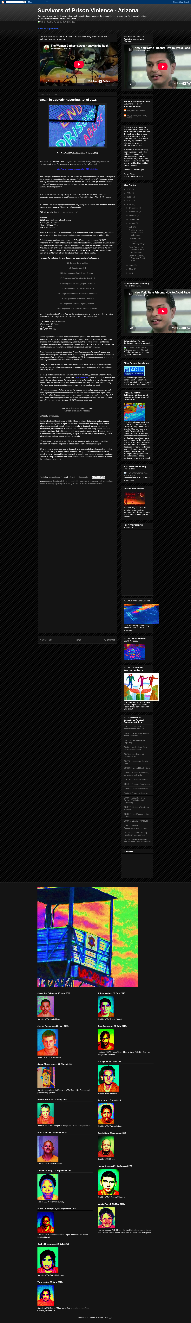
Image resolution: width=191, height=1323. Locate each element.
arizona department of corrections (59, 481)
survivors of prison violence (91, 484)
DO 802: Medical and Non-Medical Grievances (135, 748)
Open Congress (72, 408)
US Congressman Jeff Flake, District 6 (77, 299)
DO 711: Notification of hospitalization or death (134, 727)
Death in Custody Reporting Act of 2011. (137, 258)
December (134, 208)
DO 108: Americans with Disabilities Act (134, 755)
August (132, 223)
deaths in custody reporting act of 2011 (55, 484)
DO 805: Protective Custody (136, 793)
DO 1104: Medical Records (136, 779)
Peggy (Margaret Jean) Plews (137, 116)
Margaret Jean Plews (136, 110)
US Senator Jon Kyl (77, 268)
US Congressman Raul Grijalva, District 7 (77, 304)
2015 (129, 189)
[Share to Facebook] (101, 477)
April (131, 273)
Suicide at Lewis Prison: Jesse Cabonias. (136, 232)
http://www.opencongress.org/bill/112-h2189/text (77, 169)
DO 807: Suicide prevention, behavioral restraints (136, 773)
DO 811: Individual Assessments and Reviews (135, 826)
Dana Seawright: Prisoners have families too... (136, 249)
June (131, 265)
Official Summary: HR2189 (77, 411)
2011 (129, 204)
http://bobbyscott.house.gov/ (65, 212)
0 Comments (82, 477)
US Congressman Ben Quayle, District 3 (77, 283)
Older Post (109, 640)
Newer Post (45, 640)
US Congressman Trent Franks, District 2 (77, 278)
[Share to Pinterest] (103, 477)
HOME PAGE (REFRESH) (48, 29)
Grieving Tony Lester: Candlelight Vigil (137, 241)
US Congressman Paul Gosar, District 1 (77, 273)
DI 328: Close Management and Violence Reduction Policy (137, 840)
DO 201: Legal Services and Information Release (136, 734)
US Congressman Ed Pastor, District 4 (77, 288)
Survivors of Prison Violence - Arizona (88, 10)
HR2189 (75, 484)
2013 (129, 197)
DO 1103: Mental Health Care (137, 768)
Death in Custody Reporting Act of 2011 (93, 161)
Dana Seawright (81, 377)
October (133, 215)
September (134, 219)
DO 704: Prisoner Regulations (137, 784)
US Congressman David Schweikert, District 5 (77, 293)
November (134, 211)
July (131, 227)
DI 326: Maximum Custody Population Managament (135, 833)
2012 (129, 201)
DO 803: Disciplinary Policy (136, 788)
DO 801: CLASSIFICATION (136, 821)
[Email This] (93, 477)
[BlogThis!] (96, 477)
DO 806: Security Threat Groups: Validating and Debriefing (134, 800)
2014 (129, 193)
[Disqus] (77, 524)
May (131, 269)
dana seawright (91, 481)
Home (78, 640)
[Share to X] (98, 477)
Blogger (109, 1317)
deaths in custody (105, 481)
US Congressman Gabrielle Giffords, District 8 (77, 309)
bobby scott (79, 481)
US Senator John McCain (77, 263)
